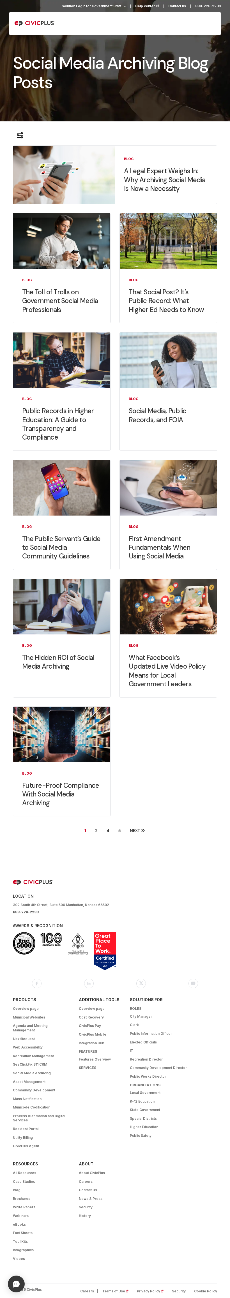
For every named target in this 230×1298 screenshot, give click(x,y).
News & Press (90, 1199)
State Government (145, 1110)
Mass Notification (27, 1099)
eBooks (19, 1224)
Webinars (21, 1216)
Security (86, 1207)
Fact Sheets (23, 1233)
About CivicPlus (92, 1173)
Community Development (34, 1090)
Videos (19, 1259)
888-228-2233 (208, 6)
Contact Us (88, 1190)
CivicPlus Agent (26, 1146)
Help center (149, 6)
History (85, 1216)
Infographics (23, 1250)
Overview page (26, 1008)
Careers (86, 1181)
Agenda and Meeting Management (30, 1028)
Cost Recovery (91, 1017)
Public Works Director (148, 1076)
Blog (16, 1190)
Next (135, 830)
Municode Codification (31, 1107)
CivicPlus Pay (90, 1026)
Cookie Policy (205, 1291)
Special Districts (143, 1118)
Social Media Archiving (32, 1073)
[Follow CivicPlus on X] (141, 983)
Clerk (134, 1025)
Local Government (145, 1093)
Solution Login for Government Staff (91, 6)
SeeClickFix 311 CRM (30, 1064)
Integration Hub (91, 1043)
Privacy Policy (152, 1291)
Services (87, 1068)
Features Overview (95, 1059)
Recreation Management (33, 1056)
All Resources (24, 1173)
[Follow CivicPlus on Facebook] (37, 983)
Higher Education (144, 1127)
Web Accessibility (28, 1047)
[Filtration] (20, 135)
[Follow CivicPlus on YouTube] (193, 983)
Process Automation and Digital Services (39, 1118)
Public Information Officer (151, 1033)
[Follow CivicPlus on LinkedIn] (89, 983)
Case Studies (24, 1181)
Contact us (177, 6)
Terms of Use (117, 1291)
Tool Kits (20, 1241)
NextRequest (24, 1039)
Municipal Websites (29, 1017)
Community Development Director (158, 1068)
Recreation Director (146, 1059)
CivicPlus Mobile (92, 1034)
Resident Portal (25, 1129)
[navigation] (212, 23)
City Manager (141, 1016)
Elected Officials (143, 1042)
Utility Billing (23, 1137)
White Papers (24, 1207)
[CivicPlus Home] (34, 23)
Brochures (21, 1199)
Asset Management (29, 1082)
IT (131, 1050)
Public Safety (140, 1135)
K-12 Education (142, 1101)
